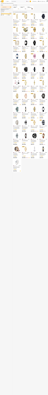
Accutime (19, 99)
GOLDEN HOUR (27, 46)
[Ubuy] (2, 1)
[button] (35, 1)
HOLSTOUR (45, 46)
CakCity (37, 46)
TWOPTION (19, 59)
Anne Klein (19, 46)
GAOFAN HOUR (36, 19)
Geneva (20, 165)
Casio (28, 59)
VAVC (20, 19)
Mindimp (20, 152)
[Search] (30, 1)
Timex (28, 112)
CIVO (46, 139)
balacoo (37, 152)
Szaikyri (46, 152)
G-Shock (46, 19)
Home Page (2, 3)
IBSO (37, 139)
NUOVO (46, 112)
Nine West (28, 19)
